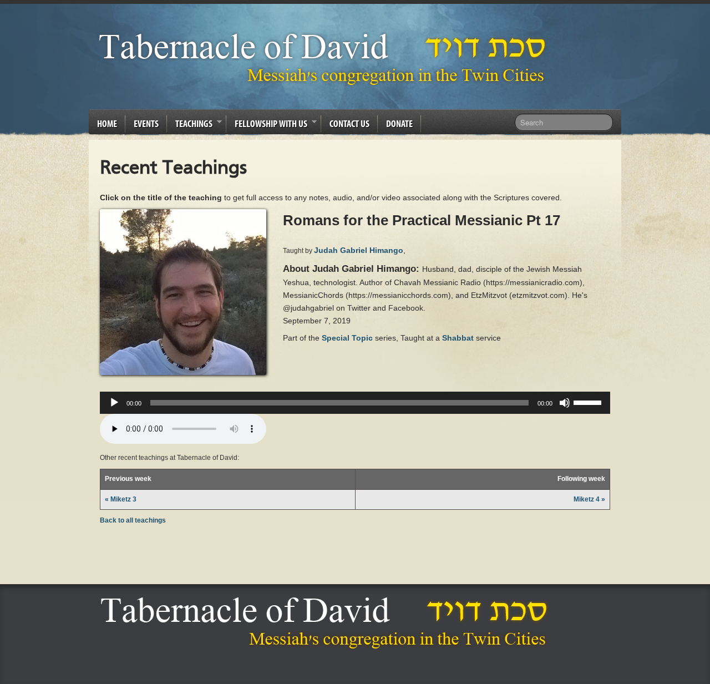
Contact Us (349, 123)
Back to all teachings (133, 520)
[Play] (114, 402)
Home (107, 123)
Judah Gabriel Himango (358, 250)
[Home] (327, 622)
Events (146, 123)
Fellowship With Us (266, 125)
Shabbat (458, 337)
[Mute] (564, 402)
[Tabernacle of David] (325, 58)
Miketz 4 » (589, 499)
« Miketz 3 (120, 499)
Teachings (189, 125)
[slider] (589, 402)
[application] (355, 403)
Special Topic (347, 337)
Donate (399, 123)
